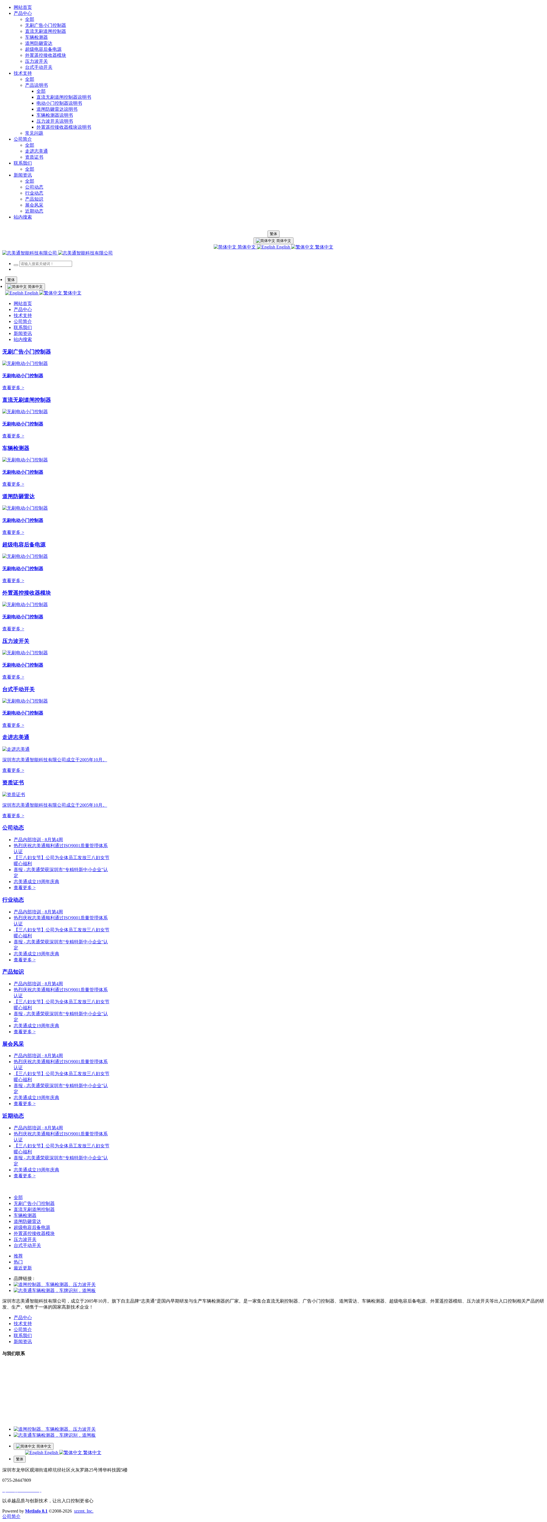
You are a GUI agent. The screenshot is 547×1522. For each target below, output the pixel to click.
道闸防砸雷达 (18, 496)
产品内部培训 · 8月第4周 (38, 839)
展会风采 (13, 1044)
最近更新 (23, 1267)
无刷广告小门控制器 (26, 352)
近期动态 (13, 1116)
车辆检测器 (15, 448)
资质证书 (13, 783)
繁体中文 (323, 247)
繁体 (273, 234)
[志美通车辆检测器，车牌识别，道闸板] (55, 1290)
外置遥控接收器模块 (26, 593)
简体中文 (246, 247)
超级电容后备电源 (24, 545)
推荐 (18, 1255)
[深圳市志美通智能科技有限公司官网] (57, 253)
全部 (29, 19)
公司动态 (13, 828)
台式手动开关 (18, 689)
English (283, 247)
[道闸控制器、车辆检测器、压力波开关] (55, 1284)
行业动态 (13, 900)
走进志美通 (15, 737)
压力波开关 (15, 641)
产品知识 (13, 972)
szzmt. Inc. (83, 1511)
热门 (18, 1261)
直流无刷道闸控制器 (26, 400)
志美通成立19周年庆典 (36, 881)
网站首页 (23, 7)
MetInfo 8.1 (36, 1511)
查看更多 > (13, 387)
